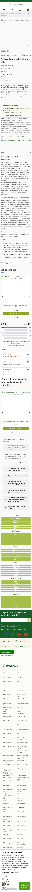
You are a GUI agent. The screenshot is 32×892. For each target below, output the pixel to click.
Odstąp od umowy (7, 652)
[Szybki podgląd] (17, 303)
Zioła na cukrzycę (7, 742)
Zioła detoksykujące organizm (22, 747)
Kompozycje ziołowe (22, 720)
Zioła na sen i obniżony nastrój (8, 756)
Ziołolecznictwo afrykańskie (7, 704)
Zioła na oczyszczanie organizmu (22, 743)
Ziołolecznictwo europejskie (7, 717)
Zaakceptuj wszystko (25, 886)
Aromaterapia (6, 725)
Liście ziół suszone (7, 681)
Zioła (4, 673)
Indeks (3, 68)
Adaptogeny (6, 834)
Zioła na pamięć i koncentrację (21, 804)
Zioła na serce (20, 793)
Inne (18, 733)
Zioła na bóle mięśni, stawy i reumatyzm (8, 776)
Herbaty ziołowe (21, 716)
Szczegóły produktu (6, 263)
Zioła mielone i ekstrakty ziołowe (9, 699)
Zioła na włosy (20, 838)
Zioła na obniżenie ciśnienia (7, 799)
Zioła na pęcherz (21, 825)
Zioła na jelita (6, 821)
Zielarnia (5, 738)
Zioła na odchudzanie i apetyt (8, 808)
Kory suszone (20, 677)
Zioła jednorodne (13, 55)
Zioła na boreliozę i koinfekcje (21, 738)
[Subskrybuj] (29, 620)
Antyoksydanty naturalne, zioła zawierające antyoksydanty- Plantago (9, 771)
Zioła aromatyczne (21, 725)
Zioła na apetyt (6, 811)
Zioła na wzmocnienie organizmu (22, 751)
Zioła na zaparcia (7, 780)
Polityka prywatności (15, 872)
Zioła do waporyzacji (8, 733)
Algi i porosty (20, 690)
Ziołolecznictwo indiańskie (7, 708)
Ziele (18, 681)
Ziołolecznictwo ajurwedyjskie (21, 712)
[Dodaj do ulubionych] (14, 303)
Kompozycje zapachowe (23, 729)
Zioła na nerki (6, 825)
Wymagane (6, 879)
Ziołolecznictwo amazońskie (7, 712)
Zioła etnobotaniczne (8, 720)
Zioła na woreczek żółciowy (7, 790)
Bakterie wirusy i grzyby (9, 764)
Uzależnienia (6, 803)
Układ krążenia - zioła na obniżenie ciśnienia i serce (9, 795)
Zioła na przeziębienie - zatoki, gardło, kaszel (8, 761)
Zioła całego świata (21, 699)
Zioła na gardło (20, 811)
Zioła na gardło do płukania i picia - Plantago (7, 817)
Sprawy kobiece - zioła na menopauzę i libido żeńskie (22, 756)
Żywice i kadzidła (7, 729)
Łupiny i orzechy (7, 694)
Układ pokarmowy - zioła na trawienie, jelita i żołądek (23, 777)
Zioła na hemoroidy (22, 816)
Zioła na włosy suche (8, 843)
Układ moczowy (21, 807)
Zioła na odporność (21, 769)
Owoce (4, 690)
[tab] (16, 152)
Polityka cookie (5, 872)
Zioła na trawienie (21, 785)
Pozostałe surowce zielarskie (21, 695)
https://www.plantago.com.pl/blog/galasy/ (17, 257)
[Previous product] (28, 14)
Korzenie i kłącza (7, 677)
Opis (2, 152)
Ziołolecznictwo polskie (23, 703)
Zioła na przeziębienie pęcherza (8, 830)
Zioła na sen (20, 834)
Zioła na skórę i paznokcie (21, 799)
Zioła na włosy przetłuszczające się (21, 843)
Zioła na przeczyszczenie (9, 746)
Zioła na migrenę (21, 821)
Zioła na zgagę (6, 785)
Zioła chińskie (20, 707)
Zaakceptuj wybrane (9, 889)
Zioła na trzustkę (21, 780)
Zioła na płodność (21, 830)
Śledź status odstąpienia (7, 655)
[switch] (4, 889)
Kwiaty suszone (6, 686)
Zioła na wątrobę (7, 838)
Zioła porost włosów (8, 847)
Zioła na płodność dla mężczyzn (22, 790)
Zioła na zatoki (20, 847)
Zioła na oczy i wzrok (22, 764)
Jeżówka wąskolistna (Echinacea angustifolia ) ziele (16, 421)
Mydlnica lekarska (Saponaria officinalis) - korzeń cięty (16, 306)
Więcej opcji (6, 876)
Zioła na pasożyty (21, 760)
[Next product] (30, 14)
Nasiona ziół (20, 686)
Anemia (4, 750)
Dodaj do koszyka (17, 313)
